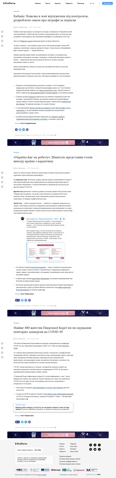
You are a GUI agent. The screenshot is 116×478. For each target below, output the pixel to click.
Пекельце (80, 3)
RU (93, 3)
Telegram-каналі (26, 41)
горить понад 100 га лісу (48, 90)
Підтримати (107, 3)
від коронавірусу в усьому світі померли (48, 387)
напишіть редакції (41, 474)
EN (91, 3)
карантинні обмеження (40, 278)
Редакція (73, 444)
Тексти (47, 3)
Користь (58, 3)
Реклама (73, 449)
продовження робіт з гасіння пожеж (43, 93)
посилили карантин (38, 267)
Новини (38, 3)
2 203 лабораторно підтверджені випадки (58, 394)
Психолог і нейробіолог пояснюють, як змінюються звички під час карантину (42, 408)
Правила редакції (65, 456)
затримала (32, 97)
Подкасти (69, 3)
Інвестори (73, 446)
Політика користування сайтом (69, 459)
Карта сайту (74, 451)
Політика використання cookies (69, 464)
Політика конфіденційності (68, 461)
